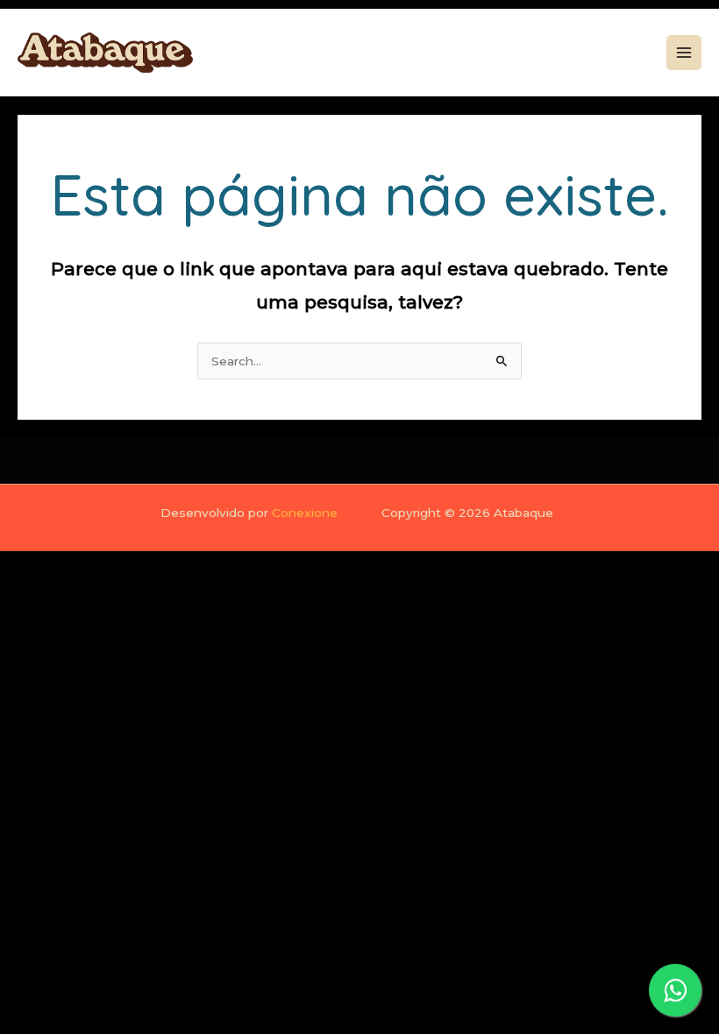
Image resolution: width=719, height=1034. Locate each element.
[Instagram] (584, 53)
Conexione (305, 513)
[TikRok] (640, 53)
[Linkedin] (612, 53)
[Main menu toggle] (684, 53)
